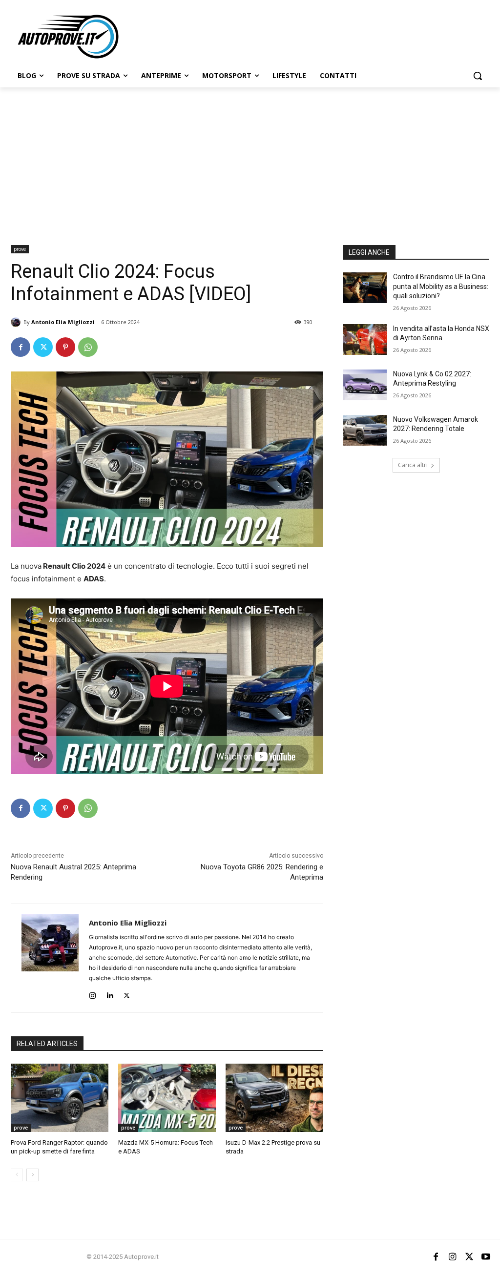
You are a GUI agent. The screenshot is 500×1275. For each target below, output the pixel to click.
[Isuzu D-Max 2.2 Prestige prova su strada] (274, 1098)
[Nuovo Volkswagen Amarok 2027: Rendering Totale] (365, 430)
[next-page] (32, 1175)
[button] (477, 75)
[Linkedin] (109, 993)
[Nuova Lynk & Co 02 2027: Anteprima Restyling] (365, 385)
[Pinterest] (65, 347)
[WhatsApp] (88, 347)
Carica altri (413, 465)
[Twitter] (43, 347)
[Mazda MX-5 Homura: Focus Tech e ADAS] (167, 1098)
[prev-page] (17, 1175)
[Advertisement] (250, 160)
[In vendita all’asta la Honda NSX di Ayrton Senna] (365, 339)
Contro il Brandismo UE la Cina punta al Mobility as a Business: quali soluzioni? (440, 286)
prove (20, 249)
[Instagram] (92, 993)
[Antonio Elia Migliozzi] (17, 322)
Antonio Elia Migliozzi (63, 322)
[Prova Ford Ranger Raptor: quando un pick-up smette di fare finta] (59, 1098)
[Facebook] (20, 347)
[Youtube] (485, 1257)
